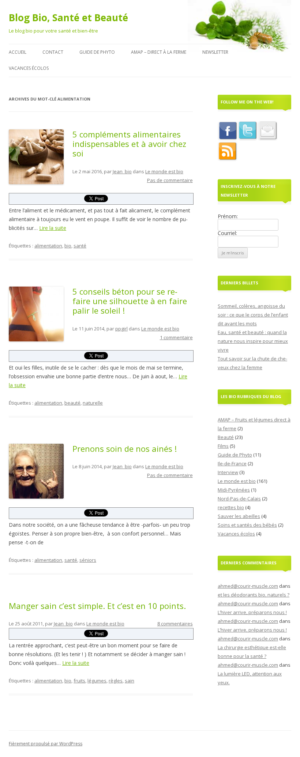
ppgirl (121, 328)
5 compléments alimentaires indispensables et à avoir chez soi (129, 144)
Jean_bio (122, 171)
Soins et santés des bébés (247, 525)
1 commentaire (176, 337)
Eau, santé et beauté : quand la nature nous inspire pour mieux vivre (253, 341)
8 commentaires (175, 623)
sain (129, 680)
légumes (96, 680)
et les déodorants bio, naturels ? (253, 594)
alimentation (48, 245)
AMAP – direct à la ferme (158, 52)
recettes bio (231, 507)
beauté (72, 403)
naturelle (93, 403)
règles (116, 680)
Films (223, 446)
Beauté (226, 437)
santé (80, 245)
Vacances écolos (29, 68)
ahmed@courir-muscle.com (248, 586)
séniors (87, 560)
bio (67, 245)
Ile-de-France (232, 463)
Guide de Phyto (97, 52)
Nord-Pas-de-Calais (239, 498)
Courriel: (227, 233)
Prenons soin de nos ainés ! (124, 448)
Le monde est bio (164, 171)
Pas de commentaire (170, 180)
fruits (79, 680)
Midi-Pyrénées (234, 490)
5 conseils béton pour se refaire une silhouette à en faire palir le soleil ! (129, 301)
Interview (228, 472)
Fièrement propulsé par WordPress (45, 744)
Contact (52, 52)
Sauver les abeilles (239, 516)
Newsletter (215, 52)
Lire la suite (52, 227)
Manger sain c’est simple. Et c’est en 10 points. (97, 605)
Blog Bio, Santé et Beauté (68, 17)
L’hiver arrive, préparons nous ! (252, 612)
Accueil (17, 52)
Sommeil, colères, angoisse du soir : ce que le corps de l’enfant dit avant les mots (253, 315)
